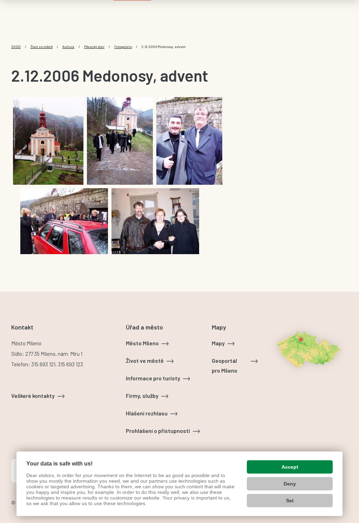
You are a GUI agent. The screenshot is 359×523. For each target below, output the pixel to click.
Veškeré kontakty (33, 395)
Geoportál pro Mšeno (224, 365)
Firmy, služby (142, 395)
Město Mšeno (142, 343)
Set (290, 500)
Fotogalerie (123, 47)
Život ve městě (42, 47)
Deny (290, 484)
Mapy (218, 343)
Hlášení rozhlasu (147, 413)
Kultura (68, 47)
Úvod (16, 47)
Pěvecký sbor (94, 47)
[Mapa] (308, 349)
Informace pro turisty (153, 378)
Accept (290, 467)
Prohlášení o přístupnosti (158, 430)
